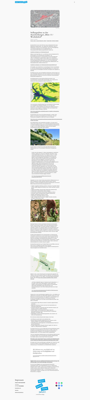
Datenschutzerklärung (19, 392)
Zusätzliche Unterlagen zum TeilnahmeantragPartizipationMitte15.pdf (43, 64)
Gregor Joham (33, 40)
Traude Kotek (49, 40)
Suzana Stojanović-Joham (41, 40)
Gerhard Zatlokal (55, 40)
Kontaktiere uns (18, 388)
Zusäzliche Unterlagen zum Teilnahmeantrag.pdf (39, 52)
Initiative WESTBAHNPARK (20, 382)
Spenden (16, 390)
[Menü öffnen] (74, 2)
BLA (43, 394)
